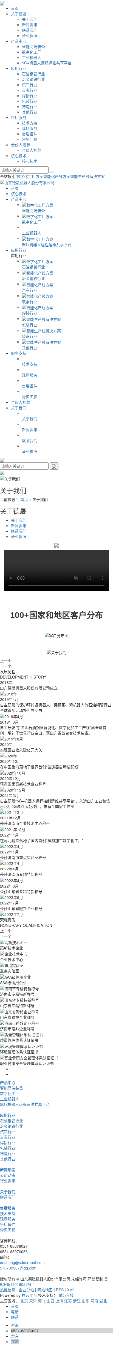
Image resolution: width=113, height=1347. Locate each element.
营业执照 (29, 35)
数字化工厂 (31, 52)
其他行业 (29, 112)
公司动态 (7, 1175)
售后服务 (18, 117)
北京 (24, 1300)
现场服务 (29, 128)
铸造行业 (29, 106)
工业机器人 (31, 57)
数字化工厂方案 (29, 176)
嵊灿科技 (66, 1295)
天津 (33, 1300)
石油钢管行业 (33, 73)
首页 (15, 8)
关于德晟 (18, 13)
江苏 (68, 1300)
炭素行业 (29, 90)
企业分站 (26, 1289)
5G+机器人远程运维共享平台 (47, 62)
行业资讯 (7, 1180)
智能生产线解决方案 (87, 176)
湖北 (103, 1300)
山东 (85, 1300)
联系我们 (29, 30)
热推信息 (7, 1289)
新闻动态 (7, 1169)
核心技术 (18, 155)
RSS (60, 1289)
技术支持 (29, 123)
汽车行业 (29, 84)
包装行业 (29, 101)
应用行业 (18, 68)
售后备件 (29, 133)
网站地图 (45, 1289)
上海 (59, 1300)
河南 (94, 1300)
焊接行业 (29, 95)
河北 (42, 1300)
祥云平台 (29, 1295)
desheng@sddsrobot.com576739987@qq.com (22, 1265)
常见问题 (29, 139)
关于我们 (29, 19)
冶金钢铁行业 (33, 79)
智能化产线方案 (56, 176)
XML (71, 1289)
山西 (50, 1300)
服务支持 (18, 353)
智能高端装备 (33, 46)
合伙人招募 (20, 144)
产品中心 (18, 41)
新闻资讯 (29, 24)
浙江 (77, 1300)
